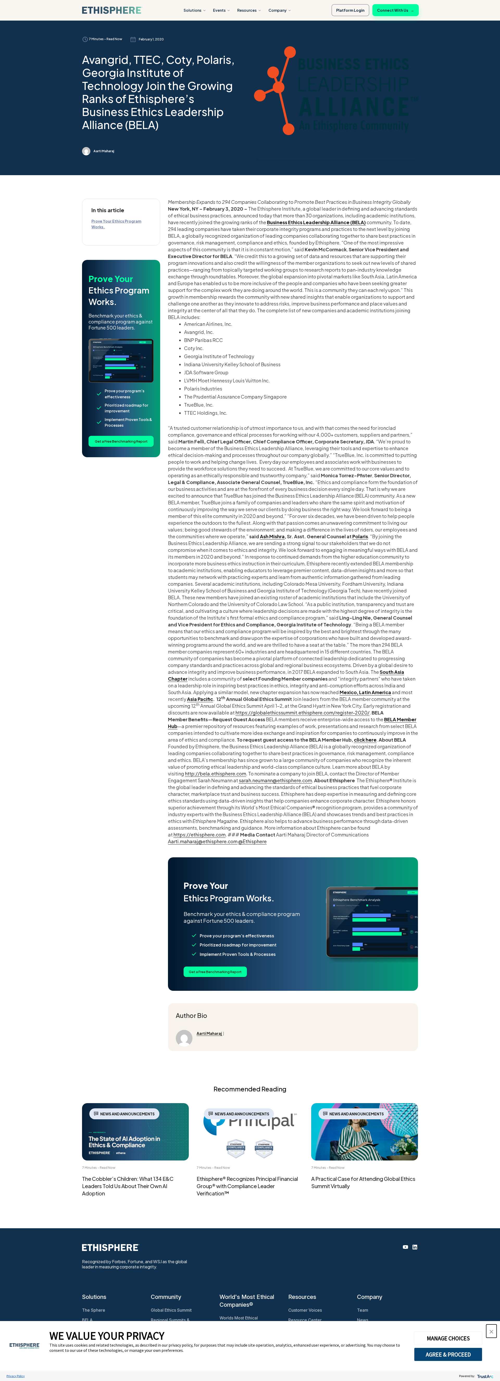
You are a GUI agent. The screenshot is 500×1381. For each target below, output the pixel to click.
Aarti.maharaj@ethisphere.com (203, 841)
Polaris (360, 536)
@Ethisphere (252, 841)
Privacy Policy (16, 1376)
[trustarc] (485, 1376)
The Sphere (93, 1310)
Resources (247, 10)
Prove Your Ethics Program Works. (116, 224)
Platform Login (350, 10)
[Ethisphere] (112, 10)
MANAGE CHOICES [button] (448, 1338)
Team (362, 1310)
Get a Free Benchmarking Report (121, 441)
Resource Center (305, 1320)
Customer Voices (305, 1310)
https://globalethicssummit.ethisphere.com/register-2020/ (302, 713)
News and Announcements (127, 1113)
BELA (87, 1320)
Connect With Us (395, 10)
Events (219, 10)
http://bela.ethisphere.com (215, 774)
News (362, 1320)
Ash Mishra (272, 536)
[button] (491, 1331)
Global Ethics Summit (171, 1310)
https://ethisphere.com (199, 835)
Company (277, 10)
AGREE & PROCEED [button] (448, 1354)
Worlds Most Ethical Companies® (239, 1320)
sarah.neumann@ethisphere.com (275, 780)
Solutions (192, 10)
